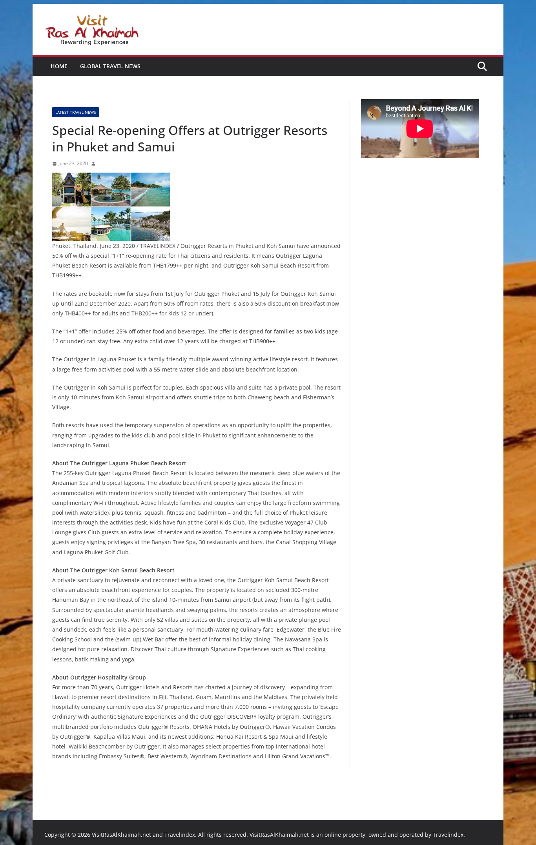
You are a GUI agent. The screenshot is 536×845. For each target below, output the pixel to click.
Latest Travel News (75, 112)
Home (59, 66)
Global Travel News (110, 66)
